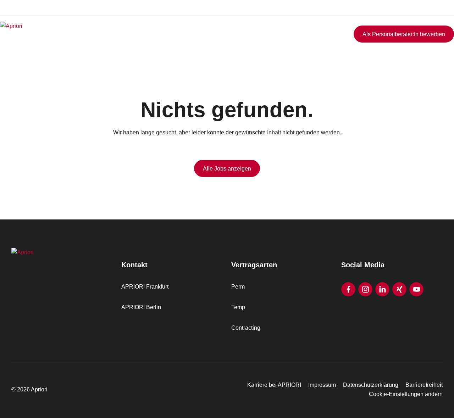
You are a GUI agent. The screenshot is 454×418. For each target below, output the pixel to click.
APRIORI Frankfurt (144, 287)
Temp (238, 307)
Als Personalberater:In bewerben (403, 34)
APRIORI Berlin (141, 307)
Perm (238, 287)
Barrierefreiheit (424, 385)
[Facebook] (348, 289)
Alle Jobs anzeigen (227, 169)
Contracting (245, 328)
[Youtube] (416, 289)
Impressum (322, 385)
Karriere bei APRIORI (274, 385)
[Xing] (399, 289)
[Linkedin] (382, 289)
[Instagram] (365, 289)
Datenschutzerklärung (370, 385)
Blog (438, 15)
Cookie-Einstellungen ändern (406, 394)
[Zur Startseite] (44, 34)
